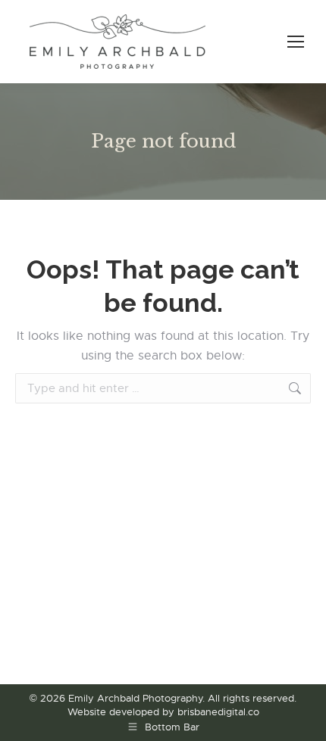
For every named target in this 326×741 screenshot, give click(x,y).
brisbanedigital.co (218, 711)
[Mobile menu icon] (296, 41)
